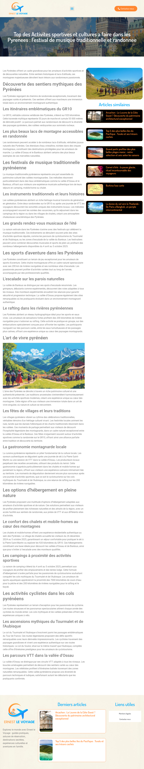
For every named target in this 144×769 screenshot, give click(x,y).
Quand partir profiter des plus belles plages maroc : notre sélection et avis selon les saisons (122, 152)
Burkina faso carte (115, 185)
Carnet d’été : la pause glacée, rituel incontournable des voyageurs (121, 170)
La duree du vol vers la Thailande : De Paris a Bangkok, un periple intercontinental (123, 206)
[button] (72, 8)
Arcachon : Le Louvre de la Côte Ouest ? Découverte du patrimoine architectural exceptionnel (123, 115)
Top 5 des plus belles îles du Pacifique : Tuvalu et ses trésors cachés (121, 133)
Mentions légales (125, 713)
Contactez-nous (125, 719)
